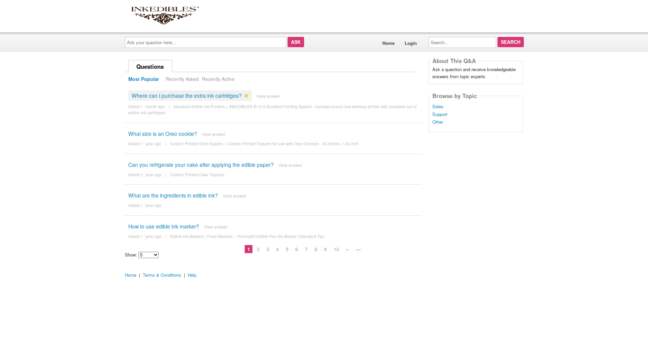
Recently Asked (182, 78)
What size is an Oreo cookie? (162, 133)
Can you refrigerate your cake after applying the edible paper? (201, 164)
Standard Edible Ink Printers (199, 106)
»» (358, 249)
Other (437, 122)
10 (336, 249)
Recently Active (218, 78)
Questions (150, 66)
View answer (268, 96)
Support (440, 114)
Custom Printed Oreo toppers (196, 143)
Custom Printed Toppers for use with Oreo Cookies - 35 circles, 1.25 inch (293, 143)
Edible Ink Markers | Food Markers (201, 236)
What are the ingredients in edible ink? (173, 195)
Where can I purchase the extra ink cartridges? (187, 95)
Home (388, 43)
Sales (437, 106)
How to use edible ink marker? (163, 226)
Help (192, 275)
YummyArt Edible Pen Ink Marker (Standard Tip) (280, 236)
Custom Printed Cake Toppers (197, 174)
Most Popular (143, 78)
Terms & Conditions (162, 275)
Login (411, 43)
